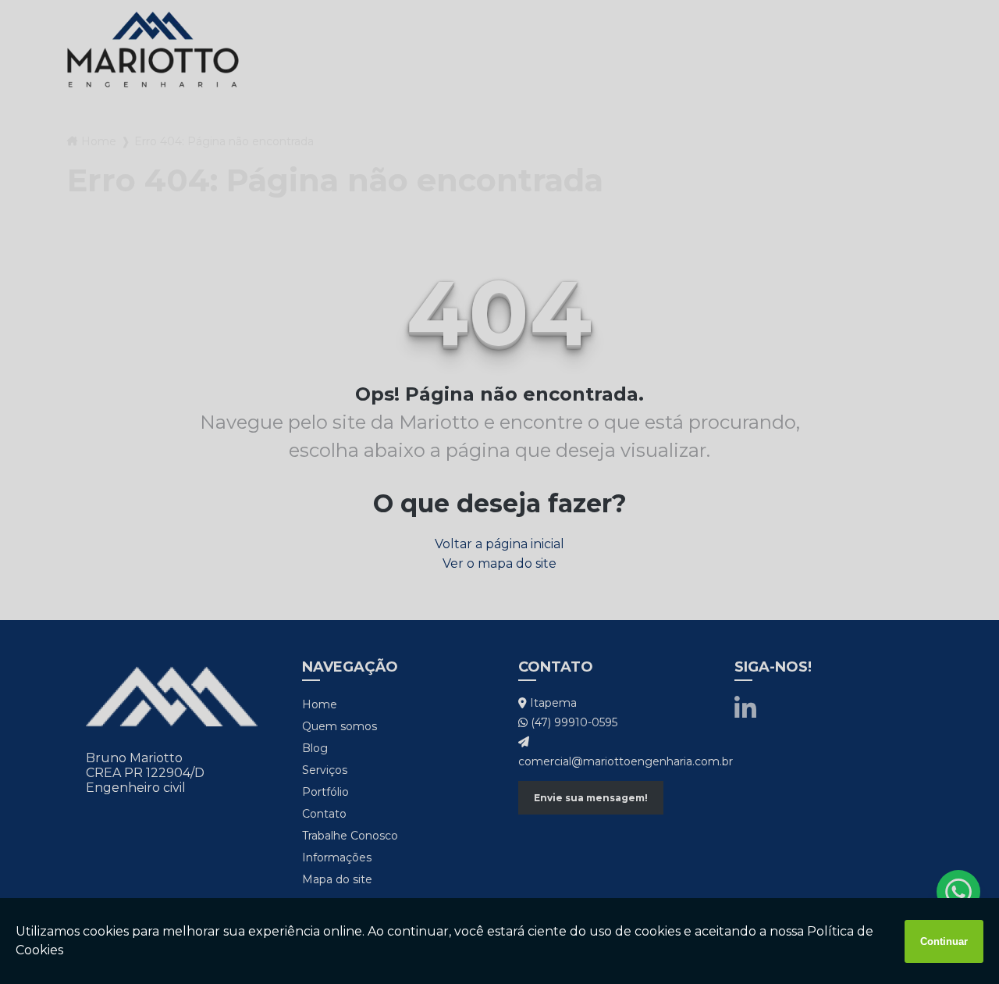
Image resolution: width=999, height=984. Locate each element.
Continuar (944, 941)
